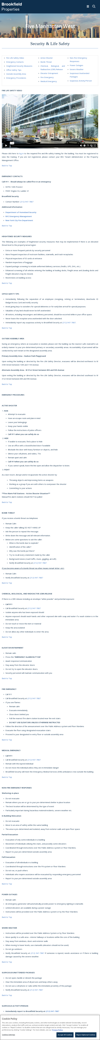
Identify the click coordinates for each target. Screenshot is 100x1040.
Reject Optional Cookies (85, 1035)
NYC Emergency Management (18, 216)
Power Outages (76, 65)
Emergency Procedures (16, 78)
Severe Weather (77, 69)
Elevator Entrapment (49, 73)
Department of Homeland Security (20, 212)
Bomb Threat (46, 62)
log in (21, 153)
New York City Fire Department (19, 220)
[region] (50, 1027)
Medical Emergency (48, 81)
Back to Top (7, 165)
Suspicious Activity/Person (81, 80)
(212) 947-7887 (27, 201)
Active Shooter (46, 58)
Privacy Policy (57, 1030)
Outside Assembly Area (16, 74)
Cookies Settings (8, 1035)
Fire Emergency (47, 77)
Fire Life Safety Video (15, 58)
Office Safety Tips (13, 70)
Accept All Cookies (65, 1035)
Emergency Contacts (15, 62)
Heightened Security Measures (19, 66)
